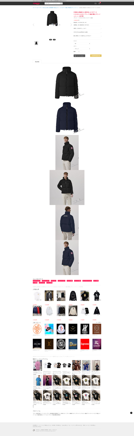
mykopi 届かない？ (65, 425)
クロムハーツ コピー (61, 280)
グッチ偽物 (35, 282)
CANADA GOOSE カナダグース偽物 (85, 17)
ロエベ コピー (53, 280)
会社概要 (34, 425)
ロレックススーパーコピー (87, 280)
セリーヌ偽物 (96, 280)
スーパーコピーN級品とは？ (44, 425)
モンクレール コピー (36, 280)
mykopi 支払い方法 (36, 426)
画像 (50, 39)
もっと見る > (98, 322)
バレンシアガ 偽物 (77, 280)
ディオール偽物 (69, 280)
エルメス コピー (41, 282)
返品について (85, 425)
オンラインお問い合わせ (76, 425)
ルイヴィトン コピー (45, 280)
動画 (54, 39)
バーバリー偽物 (49, 282)
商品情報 (37, 61)
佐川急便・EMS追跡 (56, 425)
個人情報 (92, 425)
